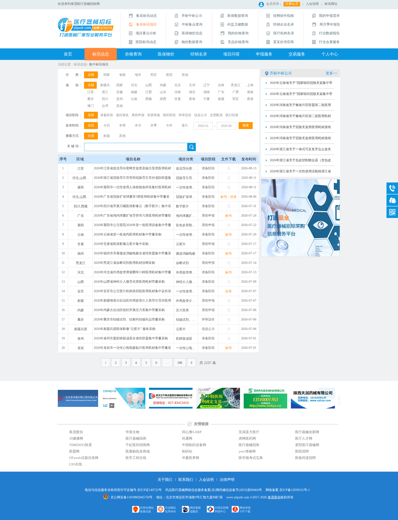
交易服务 (297, 54)
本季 (153, 125)
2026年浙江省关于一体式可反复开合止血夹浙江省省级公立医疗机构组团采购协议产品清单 (300, 151)
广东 (221, 92)
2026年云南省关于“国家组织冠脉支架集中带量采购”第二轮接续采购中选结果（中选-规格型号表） (301, 96)
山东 (163, 92)
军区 (153, 74)
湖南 (206, 92)
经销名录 (198, 54)
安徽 (119, 92)
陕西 (163, 99)
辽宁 (206, 85)
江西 (148, 92)
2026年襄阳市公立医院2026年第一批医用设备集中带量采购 (132, 226)
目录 (233, 197)
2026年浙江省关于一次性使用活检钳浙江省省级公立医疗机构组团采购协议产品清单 (300, 173)
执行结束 (231, 115)
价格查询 (133, 54)
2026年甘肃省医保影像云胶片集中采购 (121, 244)
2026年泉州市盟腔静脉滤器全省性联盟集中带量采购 (131, 338)
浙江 (105, 92)
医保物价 (166, 54)
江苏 (90, 92)
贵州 (119, 99)
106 (179, 362)
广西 (235, 92)
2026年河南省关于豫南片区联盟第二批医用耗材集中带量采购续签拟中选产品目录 (300, 107)
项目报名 (122, 115)
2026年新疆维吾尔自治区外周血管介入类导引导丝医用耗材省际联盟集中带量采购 (132, 302)
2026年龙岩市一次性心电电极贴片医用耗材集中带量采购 (132, 349)
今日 (106, 125)
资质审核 (153, 115)
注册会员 (291, 4)
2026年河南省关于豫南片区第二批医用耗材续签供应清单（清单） (300, 118)
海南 (250, 92)
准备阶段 (106, 115)
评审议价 (185, 115)
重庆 (90, 99)
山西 (148, 85)
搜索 (246, 125)
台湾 (105, 106)
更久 (185, 125)
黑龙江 (235, 85)
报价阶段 (169, 115)
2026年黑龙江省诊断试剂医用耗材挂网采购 (124, 262)
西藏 (148, 99)
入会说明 (312, 4)
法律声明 (227, 480)
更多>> (331, 73)
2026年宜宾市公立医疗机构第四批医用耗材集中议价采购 (132, 292)
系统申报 (138, 115)
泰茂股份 (274, 497)
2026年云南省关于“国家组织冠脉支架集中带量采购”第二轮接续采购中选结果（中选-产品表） (301, 84)
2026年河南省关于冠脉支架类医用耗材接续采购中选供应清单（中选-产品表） (300, 140)
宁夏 (206, 99)
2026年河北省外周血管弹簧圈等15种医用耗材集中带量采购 (132, 273)
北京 (177, 85)
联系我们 (185, 480)
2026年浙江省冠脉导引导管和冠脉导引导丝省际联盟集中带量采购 (132, 179)
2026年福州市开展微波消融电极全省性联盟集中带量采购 (132, 255)
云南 (134, 99)
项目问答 (231, 54)
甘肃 (177, 99)
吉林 (221, 85)
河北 (134, 85)
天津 (192, 85)
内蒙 (163, 85)
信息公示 (200, 115)
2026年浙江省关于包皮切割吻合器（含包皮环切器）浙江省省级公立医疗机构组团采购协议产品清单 (300, 162)
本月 (138, 125)
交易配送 (216, 115)
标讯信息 (100, 54)
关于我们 (165, 480)
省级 (122, 74)
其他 (185, 74)
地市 (138, 74)
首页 (68, 54)
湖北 (192, 92)
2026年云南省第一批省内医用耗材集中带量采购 (127, 234)
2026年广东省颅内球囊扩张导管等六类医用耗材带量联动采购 (132, 217)
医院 (169, 74)
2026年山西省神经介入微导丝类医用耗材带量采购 (129, 281)
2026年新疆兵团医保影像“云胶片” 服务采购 (124, 329)
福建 (134, 92)
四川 (105, 99)
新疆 (221, 99)
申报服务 (264, 54)
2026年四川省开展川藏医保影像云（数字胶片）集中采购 (132, 207)
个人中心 (330, 54)
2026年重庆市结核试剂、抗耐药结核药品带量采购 (129, 319)
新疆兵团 (105, 86)
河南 (177, 92)
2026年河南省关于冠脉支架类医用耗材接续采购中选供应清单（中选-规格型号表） (300, 129)
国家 (106, 74)
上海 (250, 85)
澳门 (90, 106)
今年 (169, 125)
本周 (122, 125)
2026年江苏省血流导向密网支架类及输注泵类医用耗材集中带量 (132, 170)
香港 (250, 99)
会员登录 (272, 4)
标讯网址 (331, 4)
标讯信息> (81, 64)
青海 (192, 99)
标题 (106, 136)
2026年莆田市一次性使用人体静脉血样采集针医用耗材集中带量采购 (132, 188)
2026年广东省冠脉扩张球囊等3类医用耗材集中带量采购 (132, 198)
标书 (223, 197)
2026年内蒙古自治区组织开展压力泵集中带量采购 (129, 310)
